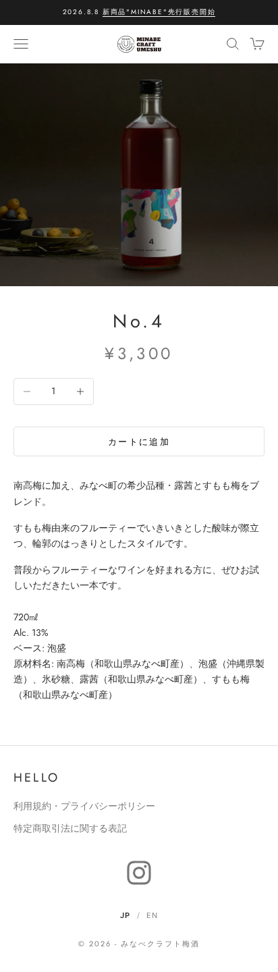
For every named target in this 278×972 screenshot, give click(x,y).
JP (125, 915)
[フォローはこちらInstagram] (139, 873)
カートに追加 (139, 441)
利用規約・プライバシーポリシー (84, 806)
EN (152, 915)
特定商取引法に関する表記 (70, 828)
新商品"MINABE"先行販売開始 (159, 12)
